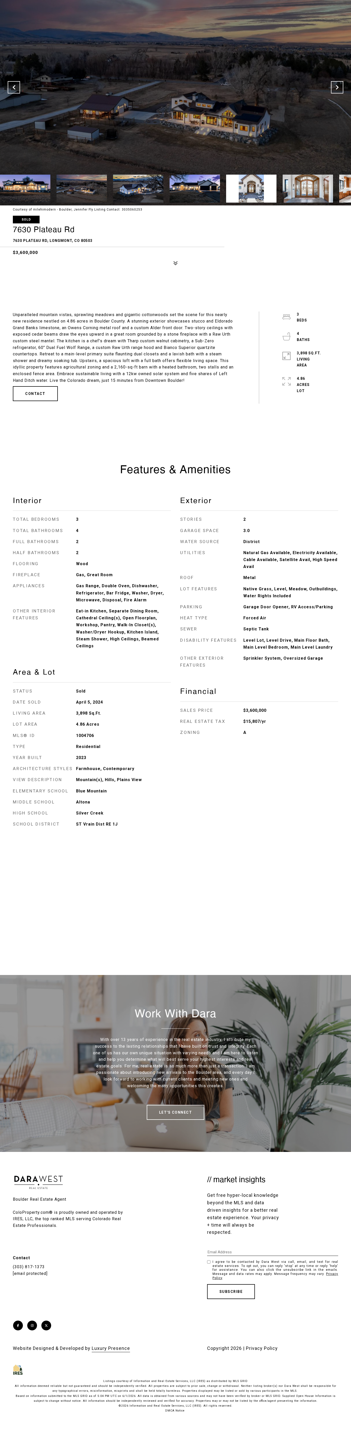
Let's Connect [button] (175, 1112)
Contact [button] (35, 394)
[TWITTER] (46, 1325)
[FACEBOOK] (18, 1325)
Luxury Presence (111, 1348)
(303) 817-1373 (29, 1266)
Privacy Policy (262, 1348)
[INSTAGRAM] (32, 1325)
